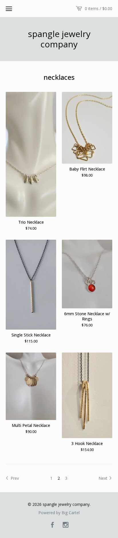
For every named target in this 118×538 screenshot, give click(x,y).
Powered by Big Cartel (59, 513)
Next (104, 478)
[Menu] (9, 9)
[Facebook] (52, 525)
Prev (14, 478)
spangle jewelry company (59, 39)
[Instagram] (65, 525)
